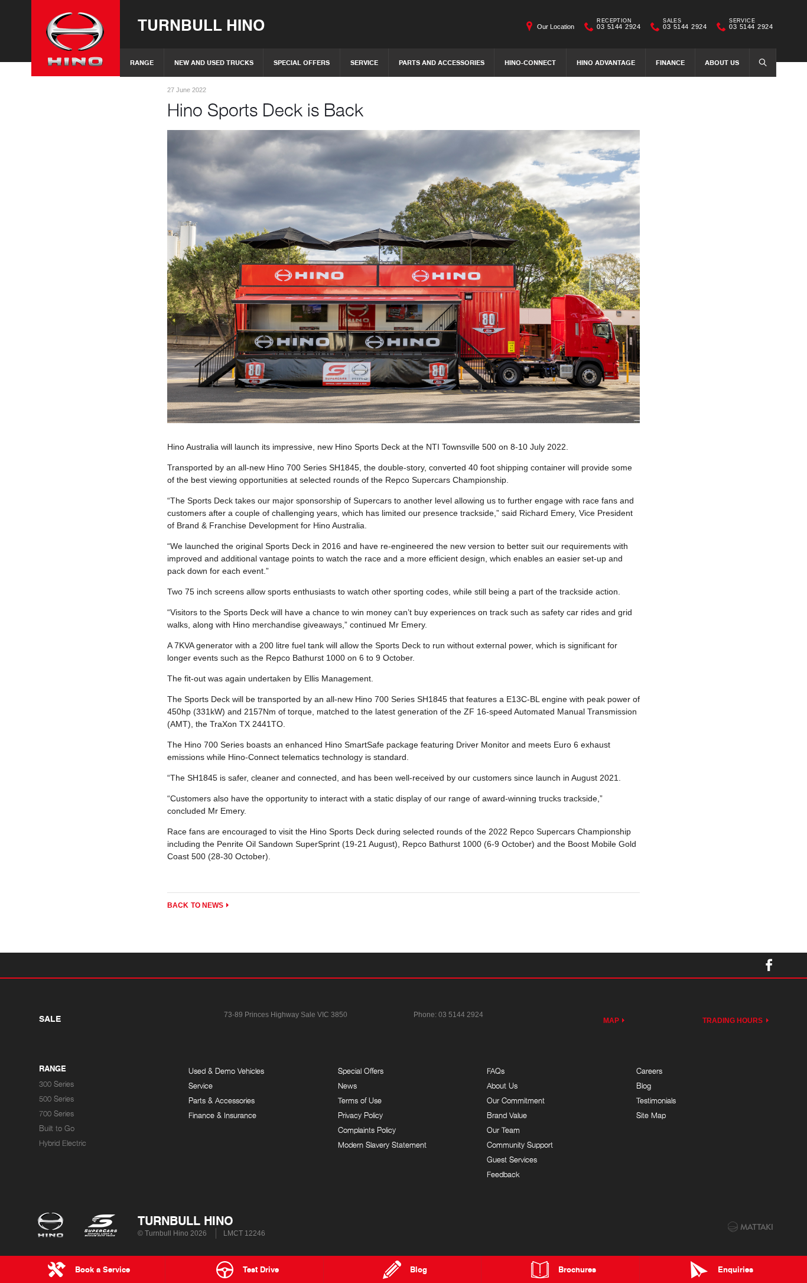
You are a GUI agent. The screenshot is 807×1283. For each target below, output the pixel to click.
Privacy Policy (360, 1115)
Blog (643, 1085)
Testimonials (656, 1100)
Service (364, 62)
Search (763, 62)
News (347, 1085)
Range (142, 62)
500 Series (56, 1098)
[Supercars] (100, 1226)
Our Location (555, 26)
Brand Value (507, 1115)
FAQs (496, 1071)
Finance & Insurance (222, 1115)
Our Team (503, 1130)
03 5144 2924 (618, 25)
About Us (722, 62)
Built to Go (56, 1128)
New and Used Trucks (213, 62)
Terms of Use (360, 1100)
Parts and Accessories (441, 62)
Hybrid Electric (62, 1143)
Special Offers (302, 62)
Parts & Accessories (221, 1100)
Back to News (195, 905)
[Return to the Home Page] (53, 1226)
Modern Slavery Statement (382, 1145)
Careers (649, 1071)
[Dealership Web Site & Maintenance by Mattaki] (750, 1226)
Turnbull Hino (201, 24)
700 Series (56, 1113)
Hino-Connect (530, 62)
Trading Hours (732, 1020)
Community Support (520, 1145)
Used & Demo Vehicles (226, 1071)
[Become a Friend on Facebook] (769, 965)
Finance (670, 62)
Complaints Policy (367, 1130)
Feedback (503, 1174)
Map (611, 1020)
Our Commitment (516, 1100)
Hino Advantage (606, 62)
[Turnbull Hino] (75, 38)
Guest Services (512, 1159)
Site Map (651, 1115)
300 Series (56, 1084)
